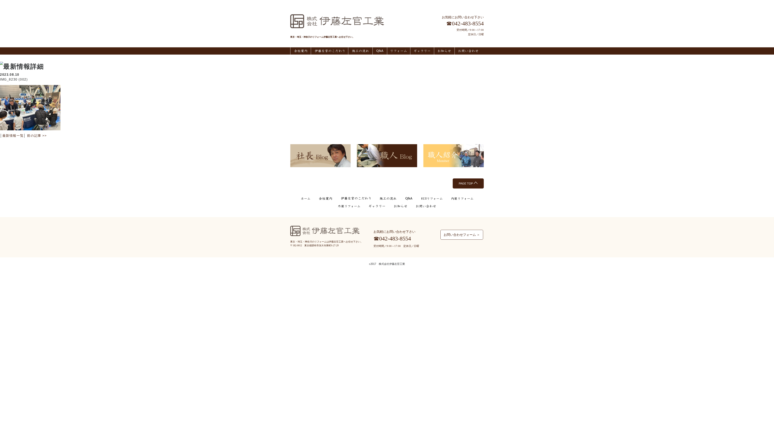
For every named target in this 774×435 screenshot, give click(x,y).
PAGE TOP (466, 183)
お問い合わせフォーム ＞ (462, 234)
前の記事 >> (37, 135)
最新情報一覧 (13, 135)
